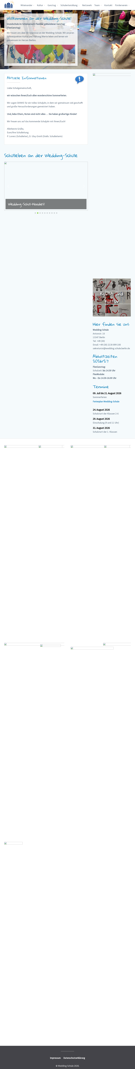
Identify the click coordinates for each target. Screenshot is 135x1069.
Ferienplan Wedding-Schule (106, 401)
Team (97, 5)
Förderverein (121, 5)
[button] (46, 186)
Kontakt (108, 5)
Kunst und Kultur (111, 297)
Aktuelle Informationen (26, 78)
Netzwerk (87, 5)
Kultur (40, 5)
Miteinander (26, 5)
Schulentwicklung (69, 5)
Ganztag (52, 5)
